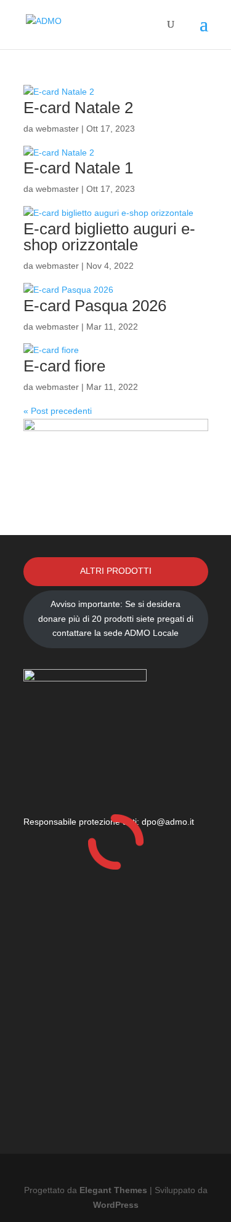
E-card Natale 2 (78, 107)
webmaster (57, 128)
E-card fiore (64, 366)
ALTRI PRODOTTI (116, 571)
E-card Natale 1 (78, 168)
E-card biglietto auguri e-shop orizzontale (109, 237)
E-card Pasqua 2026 (94, 305)
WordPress (116, 1205)
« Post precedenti (57, 411)
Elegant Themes (113, 1190)
